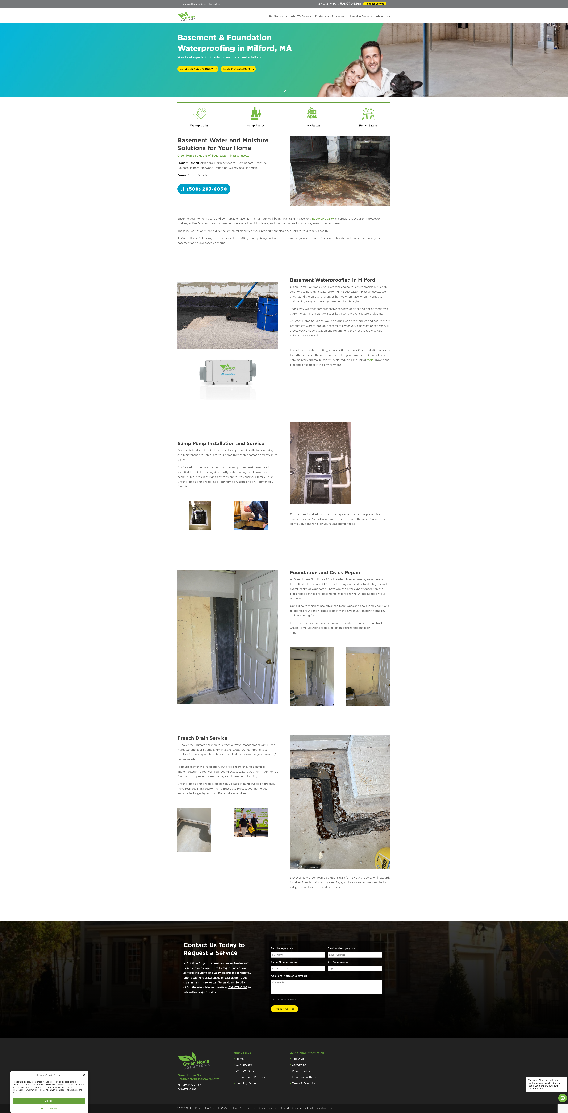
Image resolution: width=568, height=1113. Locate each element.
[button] (83, 1075)
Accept (49, 1101)
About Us (382, 16)
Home (240, 1058)
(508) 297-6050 (207, 189)
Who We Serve (300, 16)
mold (370, 359)
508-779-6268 (350, 3)
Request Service (374, 3)
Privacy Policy (301, 1071)
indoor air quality (322, 218)
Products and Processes (329, 16)
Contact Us (214, 4)
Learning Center (360, 16)
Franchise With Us (304, 1077)
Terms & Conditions (305, 1083)
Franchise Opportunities (193, 4)
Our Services (276, 16)
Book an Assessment (236, 68)
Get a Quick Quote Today (196, 68)
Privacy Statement (49, 1108)
